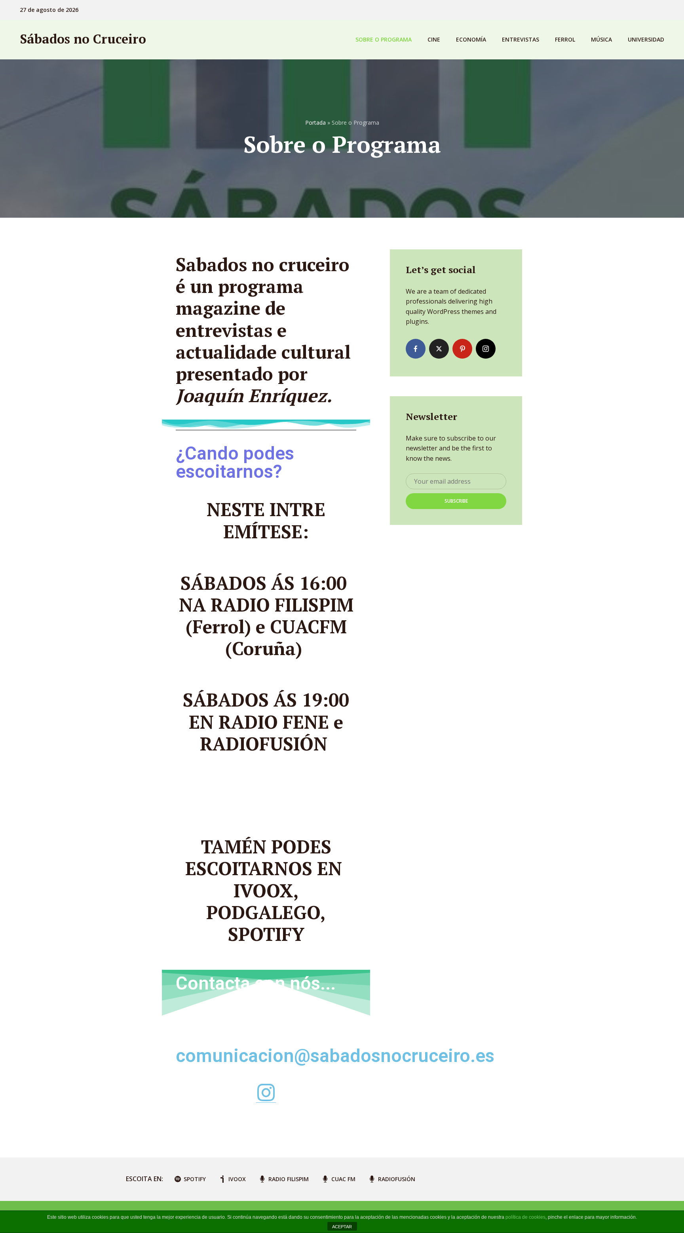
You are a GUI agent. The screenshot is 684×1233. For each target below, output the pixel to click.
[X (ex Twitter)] (439, 349)
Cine (434, 39)
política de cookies (525, 1217)
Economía (471, 39)
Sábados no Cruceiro (83, 38)
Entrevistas (520, 39)
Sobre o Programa (383, 39)
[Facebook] (416, 349)
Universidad (646, 39)
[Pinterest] (462, 349)
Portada (315, 122)
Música (601, 39)
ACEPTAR (342, 1226)
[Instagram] (486, 349)
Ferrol (565, 39)
